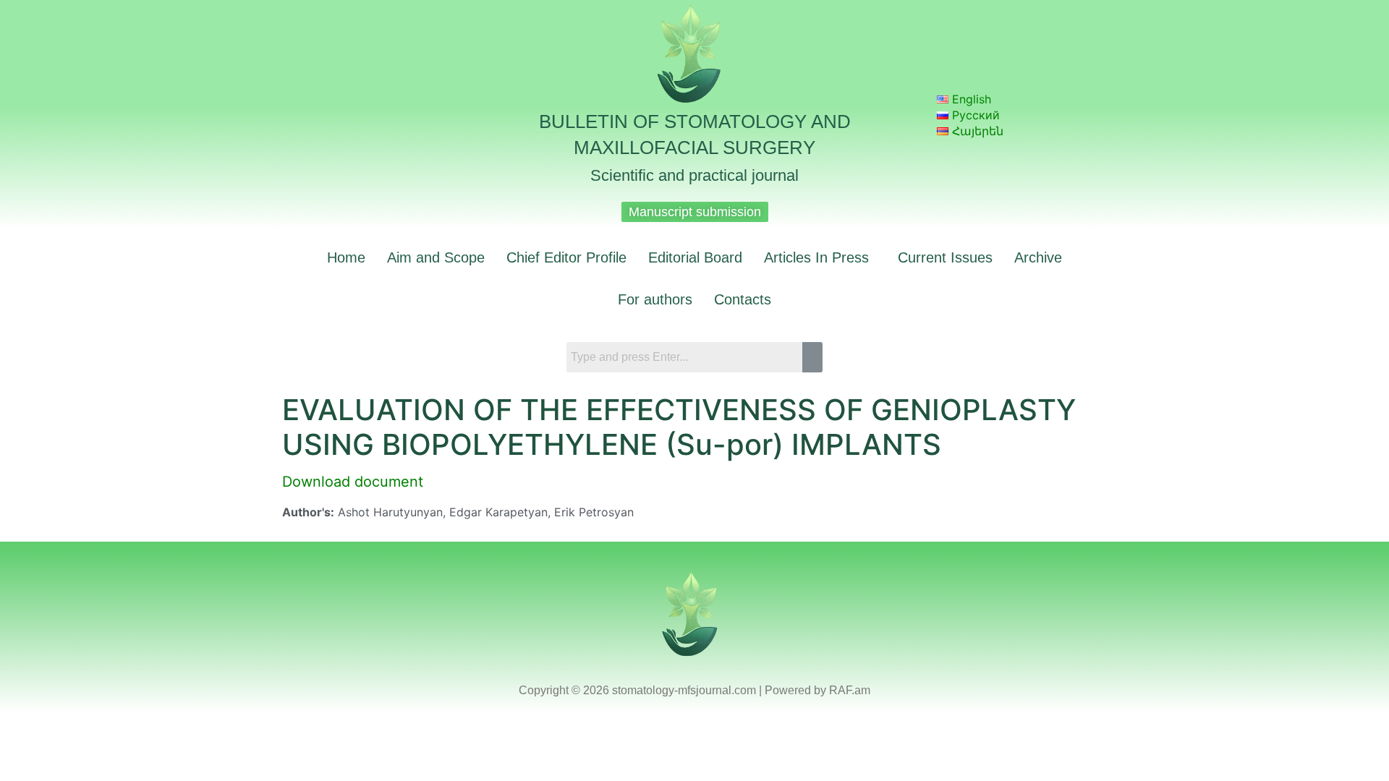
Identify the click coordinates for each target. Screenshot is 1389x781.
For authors (655, 299)
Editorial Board (695, 257)
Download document (352, 481)
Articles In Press (816, 257)
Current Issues (945, 257)
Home (346, 257)
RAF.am (849, 690)
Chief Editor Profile (566, 257)
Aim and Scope (436, 257)
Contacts (742, 299)
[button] (820, 257)
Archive (1038, 257)
